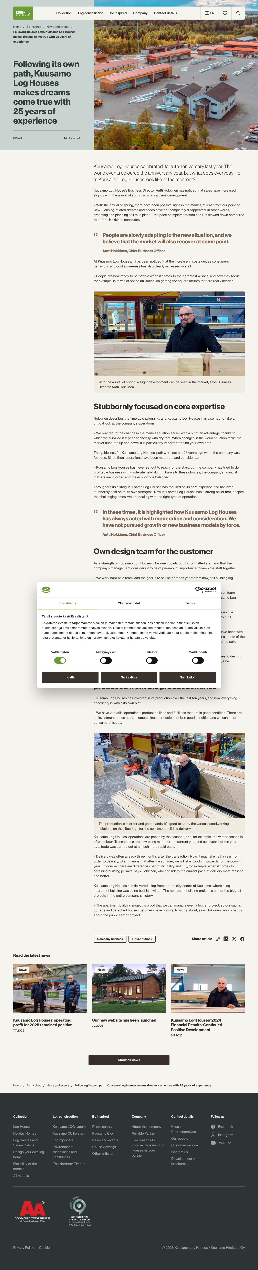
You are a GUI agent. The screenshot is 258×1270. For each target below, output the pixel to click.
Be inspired (34, 27)
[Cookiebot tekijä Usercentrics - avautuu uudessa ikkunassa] (198, 590)
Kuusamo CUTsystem (69, 1133)
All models (21, 1176)
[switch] (106, 659)
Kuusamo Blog (103, 1133)
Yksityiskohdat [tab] (129, 603)
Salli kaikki (187, 677)
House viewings (104, 1147)
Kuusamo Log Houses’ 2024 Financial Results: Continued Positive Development (196, 1025)
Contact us (179, 1152)
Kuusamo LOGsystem (69, 1127)
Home (17, 27)
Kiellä (70, 677)
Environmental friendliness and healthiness (65, 1152)
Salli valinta (129, 677)
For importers (63, 1140)
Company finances (110, 939)
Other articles (102, 1153)
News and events (58, 27)
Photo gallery (102, 1127)
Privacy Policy (23, 1248)
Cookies (45, 1248)
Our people (179, 1138)
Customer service (184, 1145)
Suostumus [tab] (67, 603)
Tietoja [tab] (190, 603)
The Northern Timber (69, 1164)
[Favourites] (224, 13)
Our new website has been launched (124, 1020)
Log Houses (22, 1127)
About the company (146, 1127)
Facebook (225, 1127)
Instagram (225, 1135)
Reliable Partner (144, 1133)
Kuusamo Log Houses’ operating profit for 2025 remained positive (42, 1023)
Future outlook (142, 939)
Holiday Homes (24, 1133)
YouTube (224, 1143)
